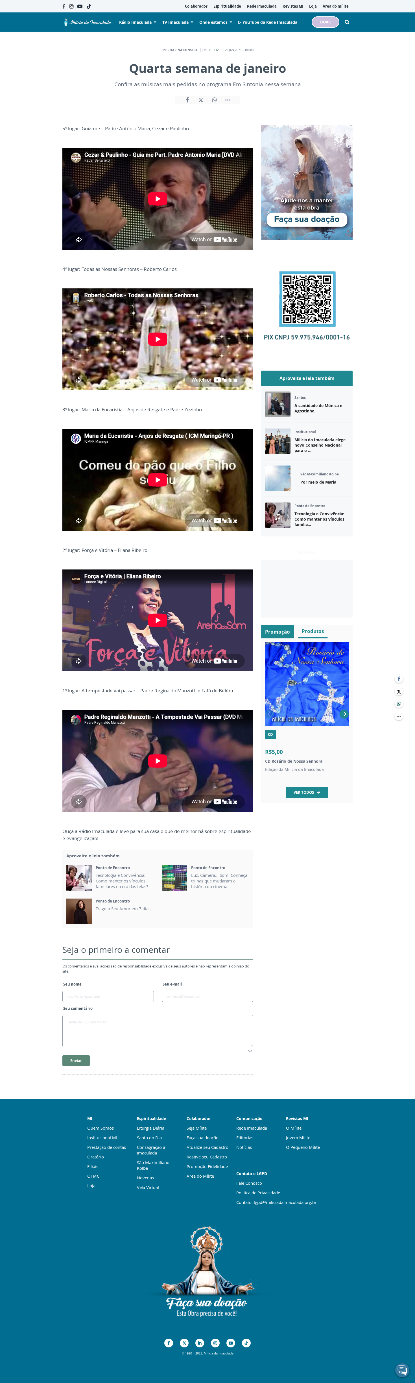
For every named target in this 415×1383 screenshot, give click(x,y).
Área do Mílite (200, 1176)
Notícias (244, 1147)
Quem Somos (100, 1128)
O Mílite (294, 1128)
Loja (91, 1185)
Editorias (244, 1137)
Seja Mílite (197, 1128)
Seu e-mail (172, 984)
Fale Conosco (249, 1183)
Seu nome (72, 984)
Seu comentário (78, 1008)
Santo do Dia (149, 1137)
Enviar (76, 1060)
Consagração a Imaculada (151, 1150)
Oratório (95, 1157)
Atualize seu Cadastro (207, 1147)
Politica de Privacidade (258, 1192)
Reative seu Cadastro (207, 1157)
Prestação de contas (106, 1147)
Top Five (213, 50)
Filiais (92, 1166)
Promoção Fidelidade (207, 1166)
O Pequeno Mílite (303, 1147)
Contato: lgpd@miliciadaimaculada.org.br (276, 1202)
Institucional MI (102, 1137)
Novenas (145, 1177)
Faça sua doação (203, 1137)
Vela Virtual (148, 1187)
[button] (344, 714)
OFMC (93, 1176)
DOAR (325, 22)
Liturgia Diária (150, 1128)
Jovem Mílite (298, 1137)
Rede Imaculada (251, 1128)
